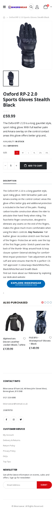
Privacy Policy (9, 451)
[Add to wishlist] (11, 338)
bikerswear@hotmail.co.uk (15, 403)
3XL (47, 153)
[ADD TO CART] (7, 316)
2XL (40, 153)
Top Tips (7, 461)
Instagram (14, 419)
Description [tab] (9, 180)
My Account (8, 435)
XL (34, 153)
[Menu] (4, 7)
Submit (44, 485)
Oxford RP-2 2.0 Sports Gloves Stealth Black (26, 99)
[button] (42, 302)
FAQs (5, 456)
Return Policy (9, 445)
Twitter (21, 419)
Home (4, 17)
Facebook (6, 419)
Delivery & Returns (11, 440)
